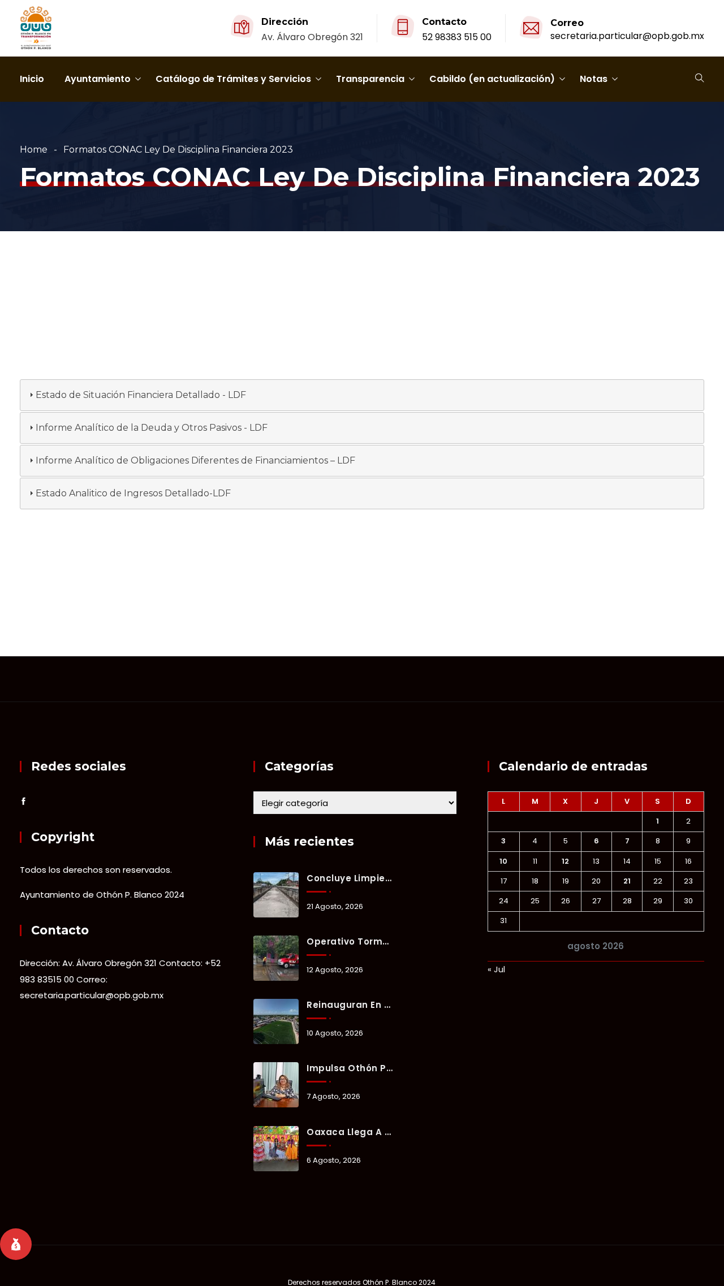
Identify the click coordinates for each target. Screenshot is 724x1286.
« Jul (496, 969)
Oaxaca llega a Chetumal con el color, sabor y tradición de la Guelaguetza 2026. (350, 1132)
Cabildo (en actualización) (492, 78)
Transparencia (370, 78)
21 (627, 881)
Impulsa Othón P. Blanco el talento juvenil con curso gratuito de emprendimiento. (350, 1068)
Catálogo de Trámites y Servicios (233, 78)
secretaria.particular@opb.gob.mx (627, 35)
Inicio (32, 78)
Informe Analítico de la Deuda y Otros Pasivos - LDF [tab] (152, 427)
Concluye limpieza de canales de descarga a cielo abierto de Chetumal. (350, 878)
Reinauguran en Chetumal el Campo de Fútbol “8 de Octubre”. (350, 1005)
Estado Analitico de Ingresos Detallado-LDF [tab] (133, 493)
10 (503, 861)
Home (34, 149)
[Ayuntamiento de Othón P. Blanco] (36, 29)
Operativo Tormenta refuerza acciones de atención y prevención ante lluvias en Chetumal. (350, 941)
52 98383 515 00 (457, 37)
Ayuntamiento (97, 78)
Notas (593, 78)
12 (565, 861)
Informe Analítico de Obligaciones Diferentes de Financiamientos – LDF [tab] (195, 460)
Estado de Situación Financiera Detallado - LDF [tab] (141, 394)
